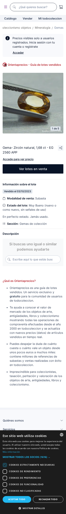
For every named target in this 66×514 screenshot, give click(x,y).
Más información (11, 451)
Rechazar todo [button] (48, 499)
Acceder (18, 52)
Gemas (58, 27)
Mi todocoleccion (50, 18)
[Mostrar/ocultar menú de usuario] (5, 7)
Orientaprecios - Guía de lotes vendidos (34, 64)
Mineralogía (42, 27)
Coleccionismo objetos (15, 27)
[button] (33, 457)
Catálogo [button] (10, 18)
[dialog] (33, 472)
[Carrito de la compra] (61, 7)
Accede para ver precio (18, 159)
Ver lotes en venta (33, 169)
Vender (27, 18)
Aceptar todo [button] (17, 499)
